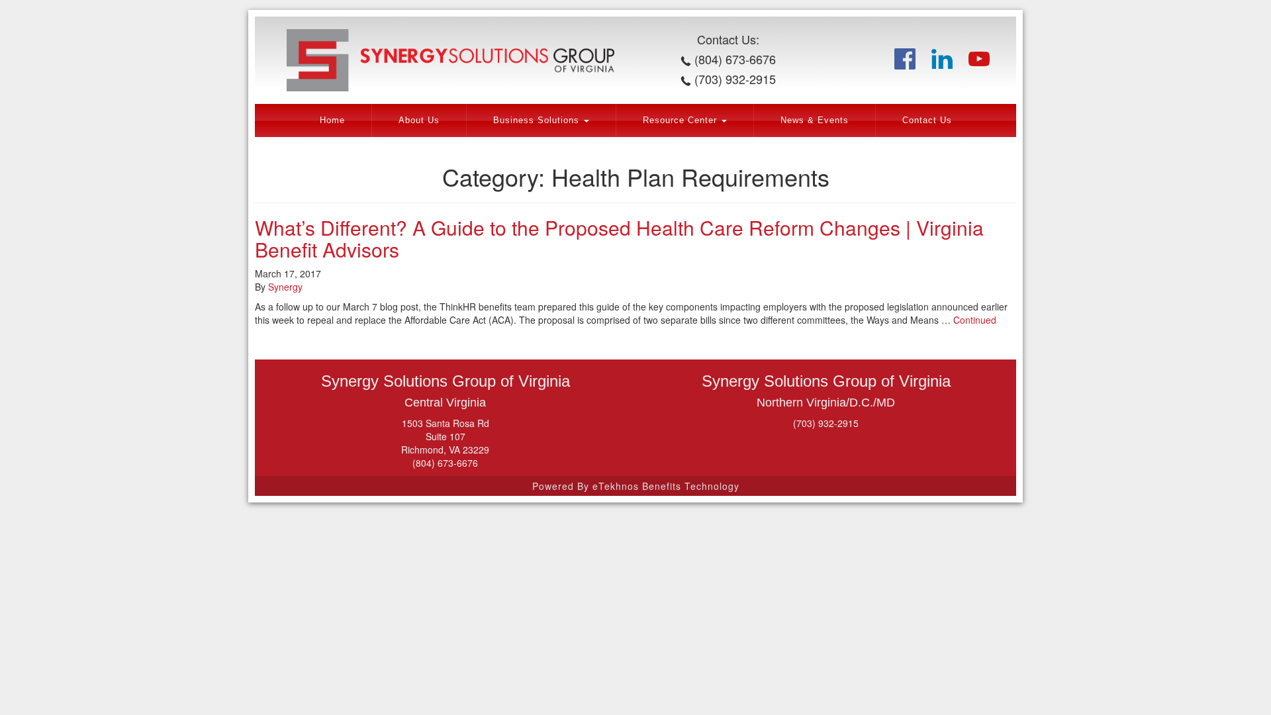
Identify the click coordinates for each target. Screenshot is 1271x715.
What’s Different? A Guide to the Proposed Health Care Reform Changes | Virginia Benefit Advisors (619, 238)
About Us (419, 120)
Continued (974, 319)
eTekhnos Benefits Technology (665, 486)
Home (332, 120)
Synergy (285, 286)
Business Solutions (538, 120)
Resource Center (681, 120)
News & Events (814, 120)
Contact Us (927, 120)
